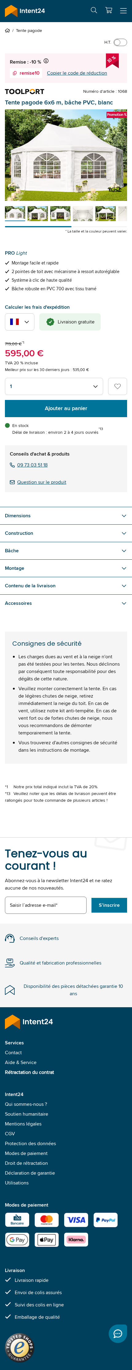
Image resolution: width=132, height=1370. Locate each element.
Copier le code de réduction (77, 72)
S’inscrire (109, 905)
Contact (13, 1052)
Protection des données (30, 1143)
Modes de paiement (26, 1153)
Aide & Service (21, 1062)
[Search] (94, 11)
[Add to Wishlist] (117, 386)
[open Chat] (118, 1334)
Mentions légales (23, 1123)
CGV (10, 1133)
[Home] (8, 30)
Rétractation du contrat (29, 1072)
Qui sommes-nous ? (26, 1104)
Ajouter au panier (66, 408)
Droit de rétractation (26, 1163)
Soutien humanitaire (26, 1114)
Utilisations (17, 1182)
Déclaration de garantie (30, 1172)
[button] (108, 10)
